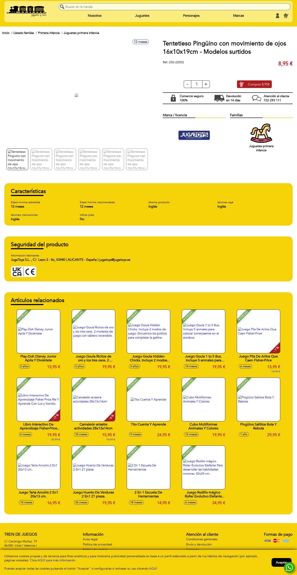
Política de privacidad (97, 544)
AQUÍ (153, 569)
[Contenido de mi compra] (286, 15)
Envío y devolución (199, 544)
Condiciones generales (201, 539)
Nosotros (95, 15)
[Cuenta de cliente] (277, 15)
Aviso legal (90, 539)
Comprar (259, 84)
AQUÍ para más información (56, 560)
